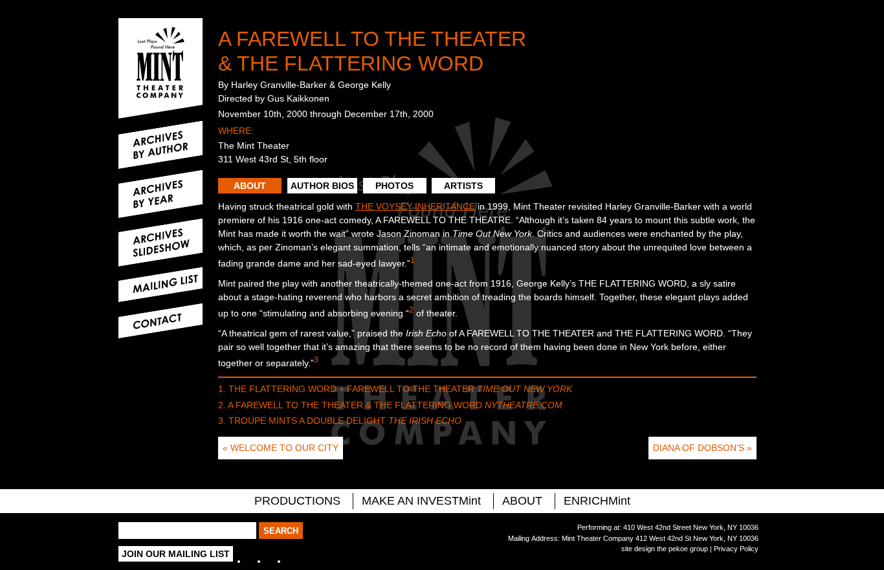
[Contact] (160, 320)
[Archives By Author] (160, 145)
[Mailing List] (160, 284)
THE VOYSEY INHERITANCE (415, 206)
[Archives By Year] (160, 194)
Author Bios (322, 186)
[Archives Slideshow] (160, 243)
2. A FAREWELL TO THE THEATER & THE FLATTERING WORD (390, 405)
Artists (463, 186)
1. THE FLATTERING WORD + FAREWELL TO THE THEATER (395, 389)
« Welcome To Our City (280, 448)
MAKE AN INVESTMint (421, 500)
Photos (394, 186)
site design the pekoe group (664, 549)
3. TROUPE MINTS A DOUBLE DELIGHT (339, 420)
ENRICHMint (597, 500)
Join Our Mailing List (176, 554)
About (250, 186)
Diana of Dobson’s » (702, 448)
